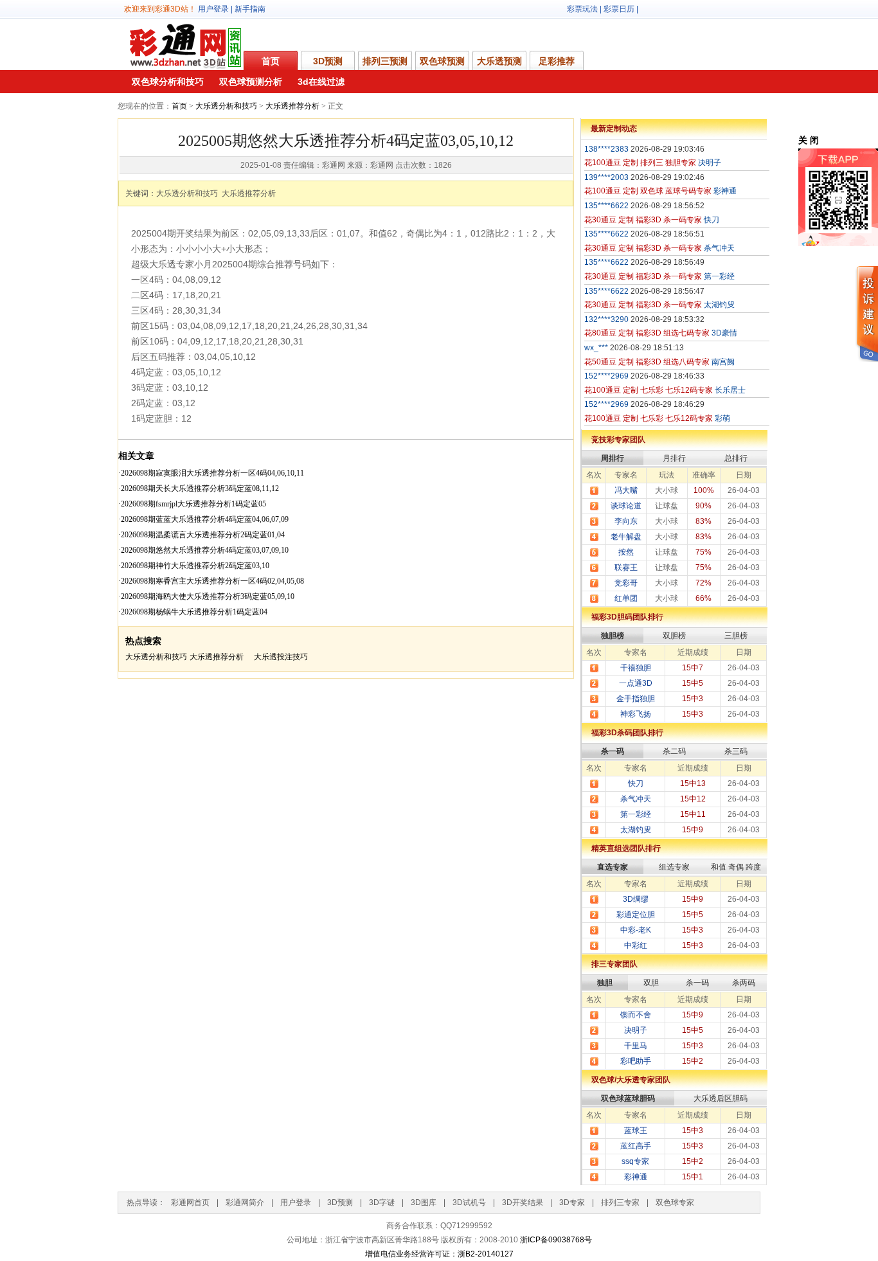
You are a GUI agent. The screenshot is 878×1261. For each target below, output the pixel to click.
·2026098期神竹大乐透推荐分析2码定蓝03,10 (193, 565)
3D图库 (423, 1202)
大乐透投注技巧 (281, 656)
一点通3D (635, 683)
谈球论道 (626, 505)
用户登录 (213, 8)
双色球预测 (442, 61)
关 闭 (808, 140)
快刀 (635, 783)
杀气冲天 (635, 798)
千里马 (635, 1045)
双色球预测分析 (250, 81)
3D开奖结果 (522, 1202)
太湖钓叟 (635, 829)
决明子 (635, 1030)
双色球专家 (675, 1202)
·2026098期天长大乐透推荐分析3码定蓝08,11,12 (198, 488)
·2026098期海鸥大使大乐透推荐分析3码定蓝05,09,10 (206, 596)
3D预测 (328, 61)
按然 (626, 552)
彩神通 (635, 1176)
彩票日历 (619, 8)
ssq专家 (635, 1161)
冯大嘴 (626, 490)
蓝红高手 (635, 1145)
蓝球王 (635, 1130)
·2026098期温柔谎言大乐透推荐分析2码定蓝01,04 (201, 534)
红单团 (626, 598)
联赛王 (626, 567)
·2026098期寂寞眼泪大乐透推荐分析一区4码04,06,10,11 (211, 473)
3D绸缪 (636, 899)
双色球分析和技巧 (168, 81)
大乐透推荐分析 (292, 106)
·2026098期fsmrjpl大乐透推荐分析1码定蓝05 (192, 503)
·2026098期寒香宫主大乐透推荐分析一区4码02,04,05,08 (211, 581)
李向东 (626, 521)
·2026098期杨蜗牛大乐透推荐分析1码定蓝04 (192, 611)
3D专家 (572, 1202)
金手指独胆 (635, 698)
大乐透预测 (499, 61)
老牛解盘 (626, 536)
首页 (271, 61)
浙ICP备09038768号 (556, 1239)
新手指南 (250, 8)
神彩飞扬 (635, 714)
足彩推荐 (557, 61)
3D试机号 (469, 1202)
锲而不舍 (635, 1014)
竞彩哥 (626, 582)
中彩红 (635, 945)
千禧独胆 (635, 667)
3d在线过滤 (321, 81)
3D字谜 (382, 1202)
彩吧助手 (635, 1061)
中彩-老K (635, 930)
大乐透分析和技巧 (226, 106)
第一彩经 (635, 814)
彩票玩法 (582, 8)
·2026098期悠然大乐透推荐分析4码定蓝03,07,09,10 (203, 550)
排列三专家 (620, 1202)
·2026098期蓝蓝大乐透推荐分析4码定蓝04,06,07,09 (203, 519)
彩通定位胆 (635, 914)
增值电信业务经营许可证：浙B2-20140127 (439, 1253)
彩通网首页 (190, 1202)
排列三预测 (385, 61)
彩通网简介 (245, 1202)
